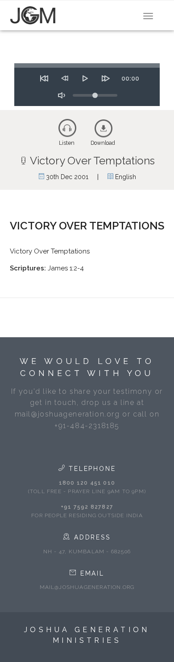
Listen (67, 143)
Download (103, 143)
